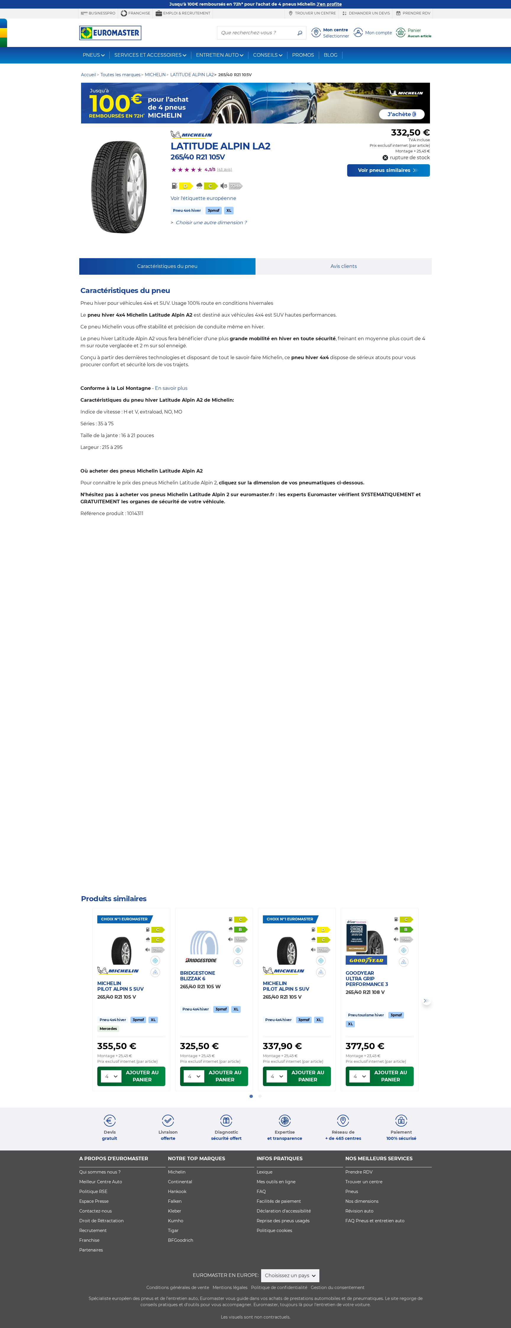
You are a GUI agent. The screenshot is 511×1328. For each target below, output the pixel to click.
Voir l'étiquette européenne (203, 198)
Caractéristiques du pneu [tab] (167, 266)
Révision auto (359, 1211)
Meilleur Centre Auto (100, 1181)
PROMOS (303, 55)
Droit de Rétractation (101, 1220)
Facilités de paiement (279, 1201)
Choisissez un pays (288, 1275)
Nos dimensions (362, 1201)
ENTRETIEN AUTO (217, 55)
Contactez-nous (95, 1211)
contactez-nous (302, 877)
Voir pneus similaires (385, 170)
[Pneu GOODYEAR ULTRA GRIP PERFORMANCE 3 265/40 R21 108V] (370, 936)
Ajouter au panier (142, 1076)
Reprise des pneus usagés (283, 1220)
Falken (175, 1201)
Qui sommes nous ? (100, 1172)
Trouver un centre (315, 13)
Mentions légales (230, 1287)
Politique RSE (93, 1191)
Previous (84, 1000)
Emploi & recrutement (186, 13)
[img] (155, 960)
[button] (155, 960)
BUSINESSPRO (101, 13)
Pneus (351, 1191)
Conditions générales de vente (177, 1287)
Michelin (176, 1172)
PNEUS (91, 55)
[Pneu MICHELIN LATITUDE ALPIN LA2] (119, 187)
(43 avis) (224, 169)
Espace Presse (94, 1201)
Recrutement (93, 1230)
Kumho (175, 1220)
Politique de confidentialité (279, 1287)
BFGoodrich (180, 1240)
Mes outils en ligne (276, 1181)
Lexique (264, 1172)
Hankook (177, 1191)
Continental (180, 1181)
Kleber (174, 1211)
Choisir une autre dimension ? (211, 222)
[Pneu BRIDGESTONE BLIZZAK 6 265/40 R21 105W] (204, 936)
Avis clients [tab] (344, 266)
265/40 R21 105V (198, 157)
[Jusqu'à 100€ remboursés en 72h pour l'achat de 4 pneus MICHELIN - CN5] (255, 103)
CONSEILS (265, 55)
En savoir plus (171, 388)
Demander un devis (369, 13)
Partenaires (91, 1250)
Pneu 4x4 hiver (187, 210)
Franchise (138, 13)
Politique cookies (274, 1230)
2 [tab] (260, 1096)
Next (426, 1000)
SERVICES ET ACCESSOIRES (148, 55)
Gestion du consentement (338, 1287)
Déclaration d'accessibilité (284, 1211)
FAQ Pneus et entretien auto (375, 1220)
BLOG (330, 55)
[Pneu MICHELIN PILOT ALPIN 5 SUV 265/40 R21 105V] (121, 947)
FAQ (261, 1191)
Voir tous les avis (120, 859)
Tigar (173, 1230)
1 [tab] (251, 1096)
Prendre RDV (416, 13)
